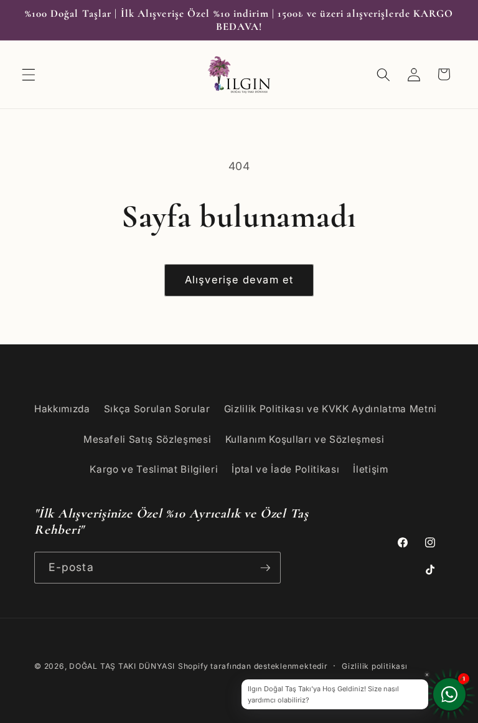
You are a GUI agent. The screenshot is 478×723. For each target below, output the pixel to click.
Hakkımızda (62, 409)
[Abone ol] (265, 568)
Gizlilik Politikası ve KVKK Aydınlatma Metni (330, 409)
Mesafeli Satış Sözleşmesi (147, 439)
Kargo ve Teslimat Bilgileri (154, 469)
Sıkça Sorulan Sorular (157, 409)
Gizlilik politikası (375, 666)
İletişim (370, 469)
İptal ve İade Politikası (285, 469)
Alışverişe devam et (239, 279)
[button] (29, 74)
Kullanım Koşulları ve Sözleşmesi (305, 439)
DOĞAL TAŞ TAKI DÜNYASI (122, 666)
